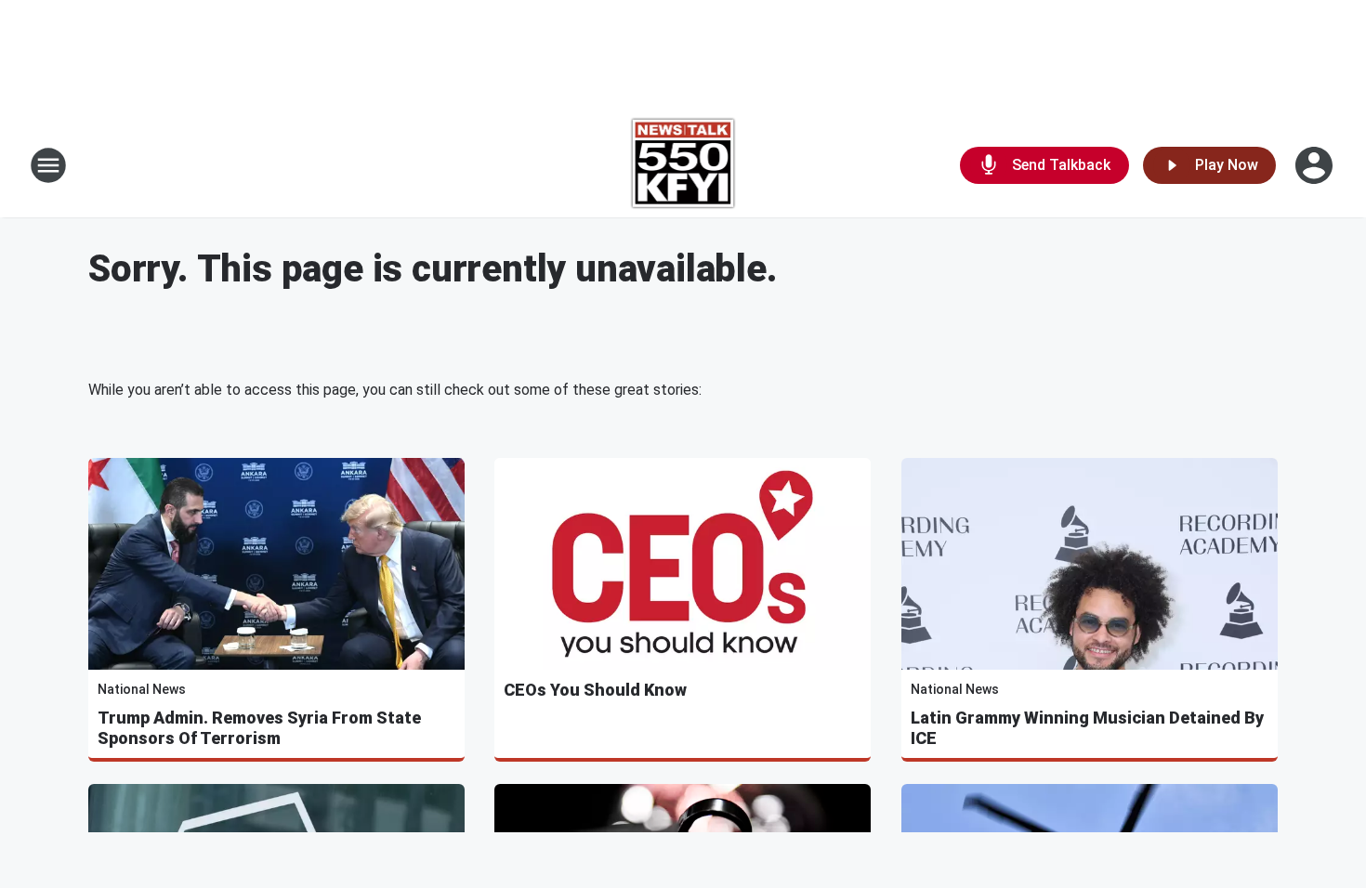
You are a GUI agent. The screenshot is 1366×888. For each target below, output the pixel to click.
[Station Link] (683, 165)
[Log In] (1315, 165)
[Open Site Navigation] (48, 165)
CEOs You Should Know (595, 689)
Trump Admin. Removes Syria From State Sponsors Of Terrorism (259, 728)
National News (142, 689)
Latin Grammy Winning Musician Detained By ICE (1087, 728)
